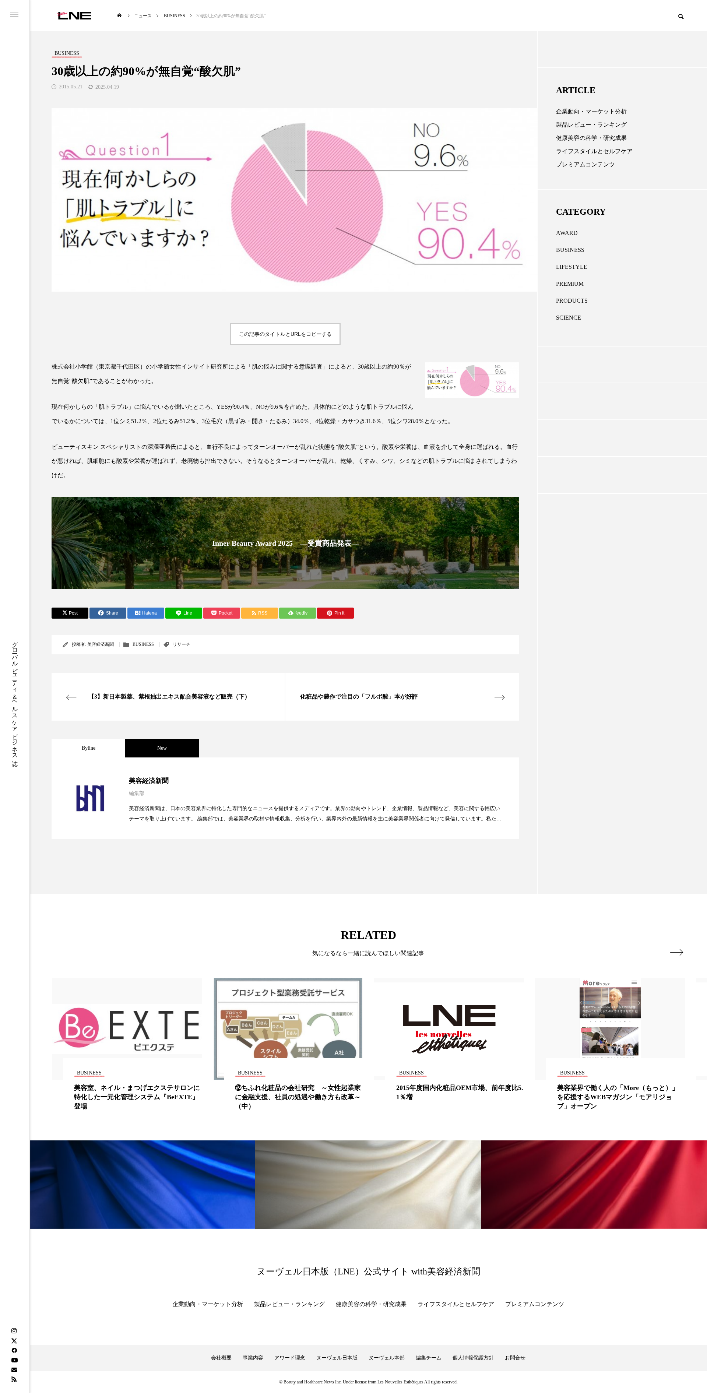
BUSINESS (143, 644)
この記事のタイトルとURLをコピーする (285, 334)
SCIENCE (568, 317)
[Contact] (14, 1369)
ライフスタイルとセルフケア (594, 151)
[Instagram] (14, 1331)
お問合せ (515, 1358)
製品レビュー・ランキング (591, 125)
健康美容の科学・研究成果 (591, 138)
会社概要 (221, 1358)
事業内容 (253, 1358)
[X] (14, 1341)
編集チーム (429, 1358)
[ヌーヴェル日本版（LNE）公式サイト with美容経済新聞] (74, 15)
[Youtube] (14, 1360)
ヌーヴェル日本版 (337, 1358)
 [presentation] (676, 952)
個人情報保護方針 (473, 1358)
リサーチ (181, 644)
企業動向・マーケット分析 (591, 111)
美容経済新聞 (100, 644)
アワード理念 (289, 1358)
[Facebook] (14, 1350)
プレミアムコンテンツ (585, 164)
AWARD (567, 233)
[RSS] (14, 1379)
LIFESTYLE (571, 267)
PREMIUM (570, 284)
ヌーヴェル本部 (387, 1358)
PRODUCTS (572, 301)
